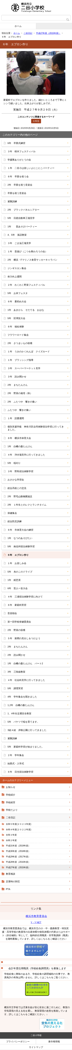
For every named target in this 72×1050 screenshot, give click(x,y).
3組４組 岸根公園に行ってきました (27, 730)
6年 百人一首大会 (18, 588)
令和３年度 (11, 835)
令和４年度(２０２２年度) (18, 829)
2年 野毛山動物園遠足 (20, 496)
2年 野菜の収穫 (16, 630)
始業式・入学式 (16, 763)
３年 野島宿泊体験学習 (20, 471)
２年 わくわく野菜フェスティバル (26, 285)
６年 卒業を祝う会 (18, 176)
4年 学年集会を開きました (22, 696)
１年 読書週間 (16, 418)
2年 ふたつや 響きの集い (22, 401)
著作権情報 (54, 1041)
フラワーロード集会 (18, 335)
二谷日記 (28, 33)
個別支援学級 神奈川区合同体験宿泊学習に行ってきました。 (36, 428)
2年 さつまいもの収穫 (20, 343)
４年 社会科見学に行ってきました (26, 680)
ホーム (18, 26)
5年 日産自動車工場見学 (21, 218)
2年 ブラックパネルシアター (23, 209)
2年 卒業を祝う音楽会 (20, 184)
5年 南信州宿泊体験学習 (21, 546)
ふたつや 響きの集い (19, 410)
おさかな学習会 (16, 479)
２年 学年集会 (16, 755)
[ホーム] (36, 7)
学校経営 (10, 802)
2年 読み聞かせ (16, 655)
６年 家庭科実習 (17, 605)
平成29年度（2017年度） (18, 856)
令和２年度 (11, 840)
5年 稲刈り (14, 463)
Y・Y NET (36, 922)
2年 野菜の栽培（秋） (20, 393)
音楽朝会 (12, 613)
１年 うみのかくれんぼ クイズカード (29, 351)
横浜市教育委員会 (36, 916)
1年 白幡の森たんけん (20, 446)
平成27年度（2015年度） (48, 33)
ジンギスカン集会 (17, 268)
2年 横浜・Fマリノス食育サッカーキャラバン (32, 259)
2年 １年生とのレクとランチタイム (27, 504)
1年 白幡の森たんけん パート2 (25, 663)
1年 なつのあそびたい (20, 538)
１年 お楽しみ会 (17, 563)
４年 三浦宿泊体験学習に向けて (25, 596)
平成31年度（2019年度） (18, 845)
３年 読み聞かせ (17, 376)
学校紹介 (10, 794)
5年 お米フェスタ (18, 293)
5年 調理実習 (15, 688)
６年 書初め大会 (17, 301)
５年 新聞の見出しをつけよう (24, 638)
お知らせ (10, 787)
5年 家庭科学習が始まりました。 (26, 746)
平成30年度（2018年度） (18, 851)
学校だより (12, 810)
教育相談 (10, 874)
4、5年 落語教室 (17, 234)
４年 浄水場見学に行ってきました (26, 454)
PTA (8, 889)
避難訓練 (12, 201)
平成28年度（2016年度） (18, 862)
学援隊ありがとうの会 (19, 159)
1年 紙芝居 (14, 580)
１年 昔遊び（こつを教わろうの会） (27, 251)
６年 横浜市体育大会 (19, 438)
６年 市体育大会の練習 (20, 529)
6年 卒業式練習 (16, 143)
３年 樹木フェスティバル (22, 151)
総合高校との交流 (17, 488)
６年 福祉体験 (16, 326)
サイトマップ (36, 1047)
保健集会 (12, 513)
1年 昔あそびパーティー (22, 226)
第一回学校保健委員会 (19, 621)
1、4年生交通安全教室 (19, 713)
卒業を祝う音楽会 (17, 193)
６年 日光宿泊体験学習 (20, 771)
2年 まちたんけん (18, 385)
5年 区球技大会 (16, 318)
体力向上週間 (15, 276)
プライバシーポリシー (18, 1041)
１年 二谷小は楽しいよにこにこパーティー (31, 168)
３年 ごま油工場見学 (19, 243)
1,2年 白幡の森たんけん (21, 705)
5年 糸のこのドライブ (20, 571)
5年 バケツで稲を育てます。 (23, 721)
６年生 (36, 121)
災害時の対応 (13, 881)
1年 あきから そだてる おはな (26, 310)
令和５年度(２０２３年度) (18, 824)
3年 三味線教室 (16, 671)
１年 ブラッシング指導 (20, 360)
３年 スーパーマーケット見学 (24, 368)
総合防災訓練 (15, 521)
